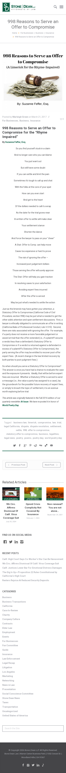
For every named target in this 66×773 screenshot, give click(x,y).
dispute (25, 426)
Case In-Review (10, 610)
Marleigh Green (20, 117)
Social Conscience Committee (17, 693)
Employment (8, 632)
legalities (54, 434)
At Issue (24, 401)
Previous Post (18, 465)
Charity (6, 615)
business (43, 434)
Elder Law (7, 628)
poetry (19, 438)
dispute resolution (39, 426)
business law (20, 422)
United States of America (15, 715)
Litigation (7, 667)
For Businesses (27, 33)
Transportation (10, 707)
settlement (55, 426)
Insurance (50, 33)
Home (14, 33)
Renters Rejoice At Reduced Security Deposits (25, 580)
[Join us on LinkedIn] (16, 542)
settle (19, 430)
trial (59, 422)
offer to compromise (38, 430)
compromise (44, 422)
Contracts (7, 623)
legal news (9, 438)
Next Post (49, 465)
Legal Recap (8, 663)
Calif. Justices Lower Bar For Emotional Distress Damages (32, 568)
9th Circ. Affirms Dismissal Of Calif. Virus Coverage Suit (11, 511)
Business (39, 33)
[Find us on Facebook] (5, 542)
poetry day (38, 438)
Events (5, 637)
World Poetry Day (10, 405)
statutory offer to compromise (21, 434)
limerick (32, 422)
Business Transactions (14, 602)
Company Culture (11, 619)
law (54, 422)
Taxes (5, 702)
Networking (8, 680)
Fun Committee (10, 645)
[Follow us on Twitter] (10, 542)
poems (27, 438)
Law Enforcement (11, 659)
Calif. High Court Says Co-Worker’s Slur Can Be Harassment (32, 559)
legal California (12, 426)
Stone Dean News (11, 698)
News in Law (8, 685)
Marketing (7, 676)
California (7, 606)
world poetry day (53, 438)
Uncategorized (10, 711)
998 (25, 430)
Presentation (9, 689)
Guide (5, 650)
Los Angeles (8, 672)
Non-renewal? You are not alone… (55, 507)
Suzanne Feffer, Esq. (15, 142)
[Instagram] (21, 542)
